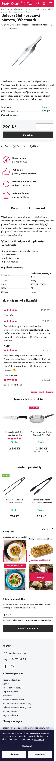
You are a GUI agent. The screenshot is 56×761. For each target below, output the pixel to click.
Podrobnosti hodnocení (42, 24)
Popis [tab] (15, 208)
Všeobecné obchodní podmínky (17, 703)
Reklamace (7, 695)
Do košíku (28, 134)
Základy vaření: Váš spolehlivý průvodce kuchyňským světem (26, 729)
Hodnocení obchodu (12, 687)
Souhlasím (40, 754)
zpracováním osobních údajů (38, 620)
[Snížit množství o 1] (38, 127)
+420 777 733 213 (17, 658)
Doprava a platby (10, 691)
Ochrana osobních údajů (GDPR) (17, 707)
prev (3, 417)
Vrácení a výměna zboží (13, 699)
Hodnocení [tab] (37, 208)
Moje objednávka (10, 715)
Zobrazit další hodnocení (42, 391)
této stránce (39, 739)
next (53, 417)
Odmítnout (14, 754)
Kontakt (6, 683)
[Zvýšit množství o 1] (51, 127)
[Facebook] (6, 667)
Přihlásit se (32, 628)
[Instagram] (12, 667)
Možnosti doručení (9, 114)
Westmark (13, 28)
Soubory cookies (10, 711)
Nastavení (27, 746)
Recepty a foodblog (11, 679)
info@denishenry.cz (17, 652)
